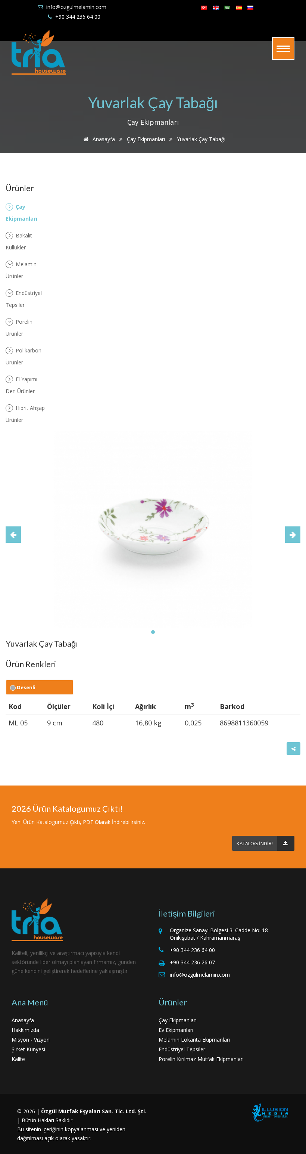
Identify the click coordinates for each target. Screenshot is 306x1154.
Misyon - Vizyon (31, 1039)
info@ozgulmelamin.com (76, 6)
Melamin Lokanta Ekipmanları (194, 1039)
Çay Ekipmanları (146, 139)
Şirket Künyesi (28, 1049)
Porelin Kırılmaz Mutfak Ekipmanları (201, 1059)
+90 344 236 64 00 (77, 16)
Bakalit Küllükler (19, 241)
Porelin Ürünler (19, 327)
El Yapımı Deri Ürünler (21, 385)
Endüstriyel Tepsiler (24, 298)
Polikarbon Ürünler (23, 356)
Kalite (18, 1059)
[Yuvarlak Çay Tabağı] (153, 529)
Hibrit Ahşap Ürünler (25, 413)
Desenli (25, 687)
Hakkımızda (25, 1029)
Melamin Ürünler (21, 270)
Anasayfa (103, 139)
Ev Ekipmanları (176, 1029)
